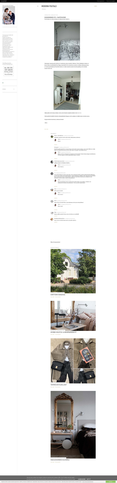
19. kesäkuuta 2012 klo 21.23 (69, 161)
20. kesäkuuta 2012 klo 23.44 (66, 204)
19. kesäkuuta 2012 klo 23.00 (66, 164)
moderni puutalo (49, 6)
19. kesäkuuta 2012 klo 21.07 (64, 147)
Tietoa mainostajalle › (111, 1)
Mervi (59, 139)
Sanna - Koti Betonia (58, 135)
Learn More (81, 479)
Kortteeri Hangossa (58, 295)
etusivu (44, 9)
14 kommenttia (58, 334)
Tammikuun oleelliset (59, 385)
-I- (54, 172)
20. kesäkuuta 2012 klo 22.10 (62, 200)
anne (55, 200)
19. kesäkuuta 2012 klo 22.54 (66, 152)
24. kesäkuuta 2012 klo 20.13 (70, 218)
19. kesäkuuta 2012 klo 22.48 (66, 139)
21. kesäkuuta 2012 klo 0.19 (61, 212)
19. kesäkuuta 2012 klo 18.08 (68, 135)
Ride (55, 212)
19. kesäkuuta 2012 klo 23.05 (66, 179)
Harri (55, 188)
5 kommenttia (57, 462)
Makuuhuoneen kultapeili (60, 460)
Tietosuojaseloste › (101, 1)
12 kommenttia (57, 296)
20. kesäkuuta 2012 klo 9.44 (62, 188)
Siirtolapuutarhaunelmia (59, 218)
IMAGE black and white (59, 161)
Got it (89, 479)
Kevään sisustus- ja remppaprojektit (63, 332)
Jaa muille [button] (46, 129)
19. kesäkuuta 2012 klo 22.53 (60, 172)
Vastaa (55, 144)
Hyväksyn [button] (110, 481)
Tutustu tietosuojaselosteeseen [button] (87, 481)
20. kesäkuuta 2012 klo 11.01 (65, 192)
